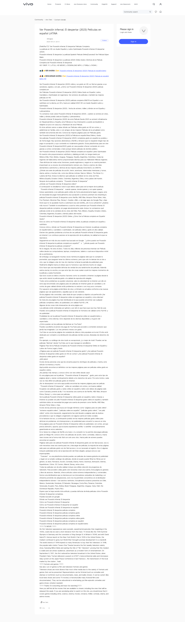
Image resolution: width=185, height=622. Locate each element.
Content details (60, 20)
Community (94, 4)
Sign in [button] (133, 41)
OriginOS (104, 4)
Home (49, 4)
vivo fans (48, 20)
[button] (153, 4)
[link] (28, 4)
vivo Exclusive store (80, 4)
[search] (138, 12)
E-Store (67, 4)
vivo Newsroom (125, 4)
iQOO (136, 4)
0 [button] (49, 608)
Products (58, 4)
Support (113, 4)
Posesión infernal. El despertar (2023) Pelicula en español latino (83, 71)
